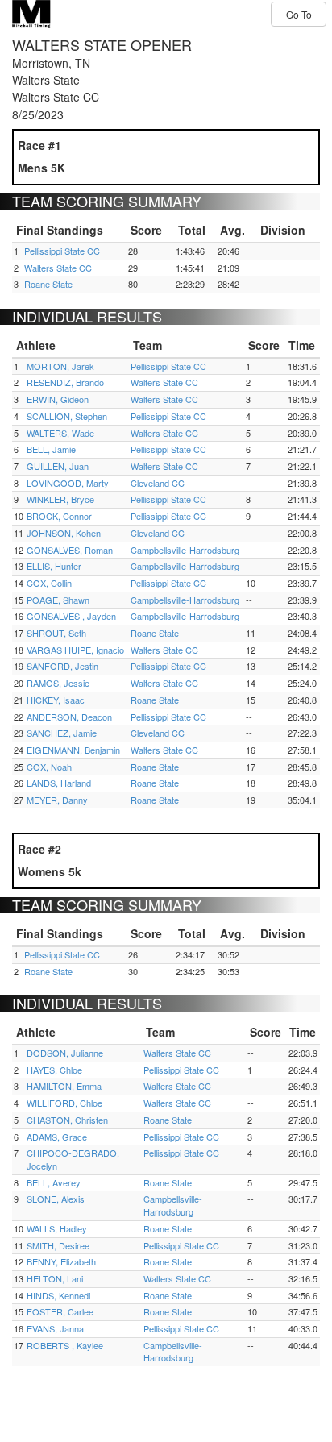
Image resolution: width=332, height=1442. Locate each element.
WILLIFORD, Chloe (64, 1102)
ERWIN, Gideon (58, 399)
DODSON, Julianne (65, 1052)
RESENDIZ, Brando (65, 382)
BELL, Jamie (51, 449)
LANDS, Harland (59, 782)
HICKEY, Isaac (56, 699)
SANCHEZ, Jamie (62, 732)
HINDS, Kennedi (58, 1295)
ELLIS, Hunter (54, 565)
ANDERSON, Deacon (69, 716)
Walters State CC (58, 267)
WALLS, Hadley (57, 1228)
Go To (299, 14)
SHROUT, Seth (56, 632)
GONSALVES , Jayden (71, 615)
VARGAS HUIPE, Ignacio (75, 649)
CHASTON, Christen (67, 1119)
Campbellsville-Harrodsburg (185, 549)
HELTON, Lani (55, 1278)
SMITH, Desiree (58, 1245)
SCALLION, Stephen (67, 415)
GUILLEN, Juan (58, 465)
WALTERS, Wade (60, 432)
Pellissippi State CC (62, 250)
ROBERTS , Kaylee (65, 1345)
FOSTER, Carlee (60, 1311)
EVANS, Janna (55, 1328)
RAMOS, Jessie (58, 682)
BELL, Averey (54, 1182)
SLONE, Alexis (56, 1198)
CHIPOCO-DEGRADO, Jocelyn (73, 1159)
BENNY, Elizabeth (61, 1261)
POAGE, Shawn (58, 599)
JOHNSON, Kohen (64, 532)
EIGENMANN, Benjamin (73, 749)
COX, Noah (49, 766)
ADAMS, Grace (57, 1136)
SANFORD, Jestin (62, 665)
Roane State (48, 283)
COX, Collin (49, 582)
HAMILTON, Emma (64, 1085)
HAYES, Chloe (54, 1069)
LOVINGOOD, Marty (68, 482)
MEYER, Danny (57, 799)
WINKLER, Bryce (60, 498)
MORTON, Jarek (60, 365)
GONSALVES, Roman (70, 549)
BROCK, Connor (59, 515)
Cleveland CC (158, 482)
